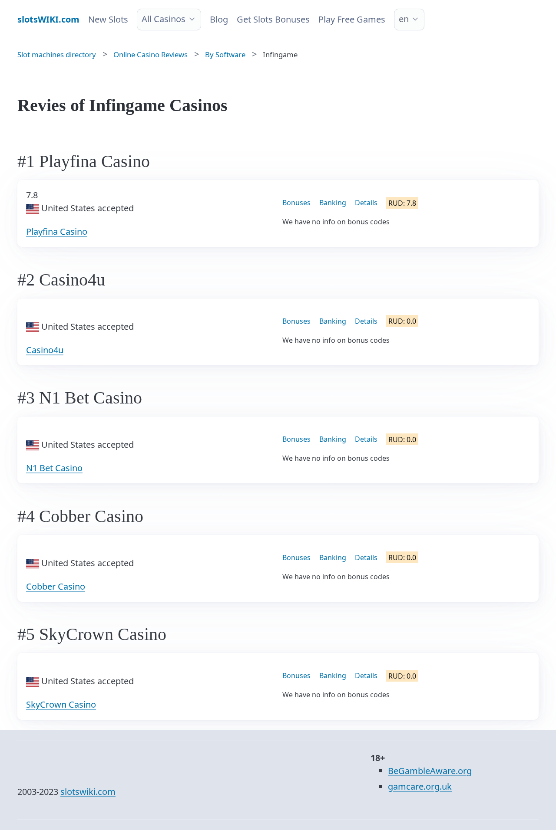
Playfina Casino (56, 231)
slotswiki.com (88, 791)
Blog (219, 19)
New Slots (108, 19)
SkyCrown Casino (61, 704)
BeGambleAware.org (430, 771)
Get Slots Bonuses (273, 19)
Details (366, 202)
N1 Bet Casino (54, 468)
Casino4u (44, 350)
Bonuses (296, 202)
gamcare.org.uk (420, 786)
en (404, 19)
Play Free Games (351, 19)
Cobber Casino (55, 586)
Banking (332, 202)
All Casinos (163, 19)
